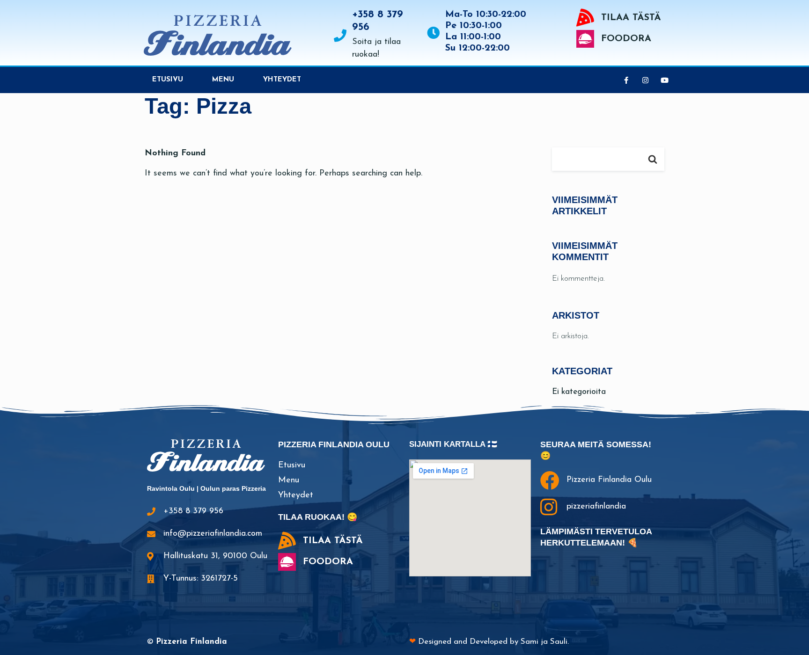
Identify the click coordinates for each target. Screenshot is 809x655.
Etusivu (167, 79)
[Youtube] (664, 80)
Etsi (652, 159)
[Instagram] (645, 80)
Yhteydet (282, 79)
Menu (223, 79)
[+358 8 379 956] (340, 35)
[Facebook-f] (626, 80)
